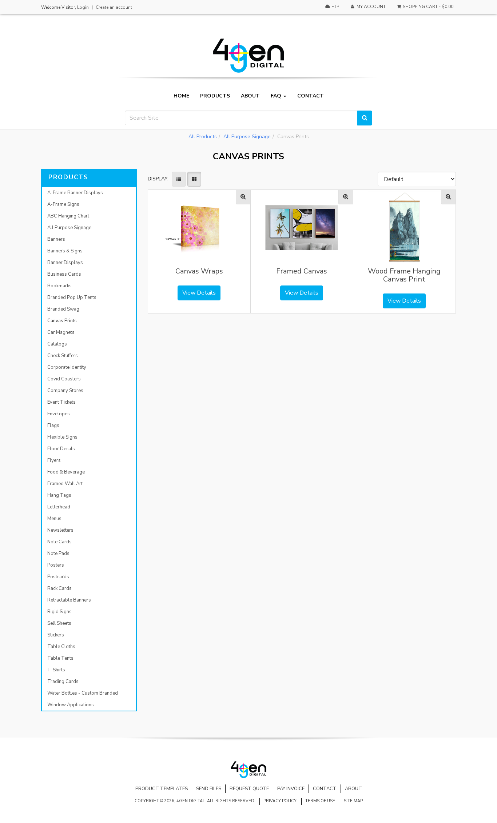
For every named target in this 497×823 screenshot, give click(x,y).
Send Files (208, 789)
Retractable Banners (69, 600)
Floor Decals (61, 449)
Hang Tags (59, 495)
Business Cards (64, 274)
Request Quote (249, 789)
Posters (55, 565)
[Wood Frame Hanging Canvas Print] (448, 197)
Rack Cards (59, 588)
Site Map (353, 801)
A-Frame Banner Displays (75, 192)
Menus (54, 518)
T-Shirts (56, 670)
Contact (310, 96)
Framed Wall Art (65, 483)
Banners (56, 239)
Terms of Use (320, 801)
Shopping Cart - (427, 6)
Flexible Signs (62, 437)
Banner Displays (65, 262)
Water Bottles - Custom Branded (82, 693)
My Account (370, 6)
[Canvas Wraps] (243, 197)
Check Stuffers (62, 355)
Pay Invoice (291, 789)
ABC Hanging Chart (68, 216)
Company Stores (65, 390)
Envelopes (58, 414)
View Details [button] (199, 293)
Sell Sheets (59, 623)
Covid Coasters (64, 379)
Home (181, 96)
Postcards (58, 577)
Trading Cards (63, 681)
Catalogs (57, 344)
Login (83, 7)
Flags (53, 425)
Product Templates (161, 789)
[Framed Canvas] (345, 197)
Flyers (54, 460)
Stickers (55, 635)
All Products (202, 136)
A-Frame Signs (63, 204)
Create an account (114, 7)
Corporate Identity (66, 367)
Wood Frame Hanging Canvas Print (404, 275)
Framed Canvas (301, 271)
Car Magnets (61, 332)
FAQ (277, 96)
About (250, 96)
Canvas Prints (62, 320)
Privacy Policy (280, 801)
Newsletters (60, 530)
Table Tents (60, 658)
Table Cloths (61, 646)
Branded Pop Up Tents (71, 297)
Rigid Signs (59, 611)
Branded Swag (63, 309)
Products (215, 96)
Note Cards (59, 542)
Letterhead (58, 507)
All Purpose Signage (247, 136)
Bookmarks (59, 286)
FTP (334, 6)
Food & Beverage (66, 472)
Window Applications (70, 705)
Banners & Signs (65, 251)
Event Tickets (61, 402)
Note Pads (58, 553)
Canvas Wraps (199, 271)
